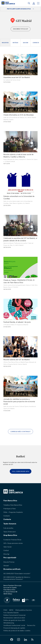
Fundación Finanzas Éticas (12, 540)
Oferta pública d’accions (23, 610)
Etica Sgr (6, 554)
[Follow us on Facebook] (12, 639)
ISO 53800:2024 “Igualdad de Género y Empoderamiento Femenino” (16, 578)
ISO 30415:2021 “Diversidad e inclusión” (16, 573)
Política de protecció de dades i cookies (16, 631)
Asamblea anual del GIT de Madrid (16, 77)
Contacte (36, 42)
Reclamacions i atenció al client (14, 618)
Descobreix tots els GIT (20, 29)
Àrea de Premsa (8, 562)
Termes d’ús (31, 625)
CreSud (6, 550)
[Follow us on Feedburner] (32, 639)
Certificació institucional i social (14, 625)
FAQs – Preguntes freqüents (13, 512)
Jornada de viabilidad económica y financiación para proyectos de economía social (19, 401)
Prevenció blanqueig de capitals (14, 628)
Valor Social (7, 547)
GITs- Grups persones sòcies (13, 543)
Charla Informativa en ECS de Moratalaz (18, 115)
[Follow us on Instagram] (18, 639)
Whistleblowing (8, 623)
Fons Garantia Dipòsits (11, 613)
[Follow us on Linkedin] (25, 639)
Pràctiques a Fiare (9, 509)
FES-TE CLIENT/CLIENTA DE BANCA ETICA (19, 9)
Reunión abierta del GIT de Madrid (16, 359)
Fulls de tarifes (8, 528)
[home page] (8, 3)
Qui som (25, 42)
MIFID (11, 610)
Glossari (6, 565)
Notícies (15, 42)
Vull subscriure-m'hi (20, 471)
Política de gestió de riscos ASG (14, 620)
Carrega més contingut (20, 431)
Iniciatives (5, 42)
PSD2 (5, 610)
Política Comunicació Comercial (14, 615)
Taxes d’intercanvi (9, 532)
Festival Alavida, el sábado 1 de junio (17, 322)
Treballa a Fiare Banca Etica (12, 505)
